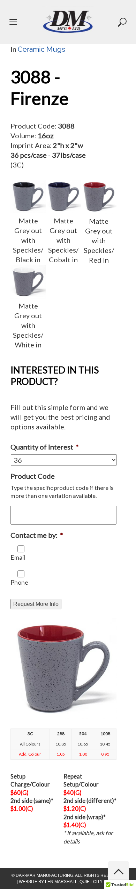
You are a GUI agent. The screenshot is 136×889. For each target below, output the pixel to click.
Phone (19, 582)
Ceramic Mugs (41, 49)
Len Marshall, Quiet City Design (82, 881)
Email (17, 557)
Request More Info (36, 604)
